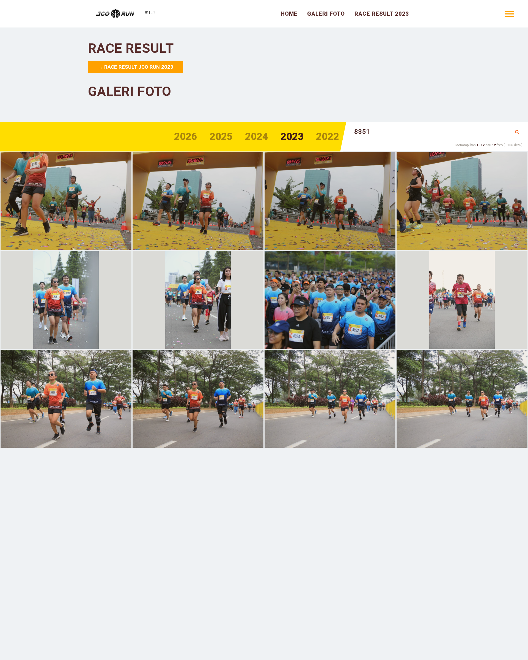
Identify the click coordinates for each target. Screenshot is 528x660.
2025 (221, 136)
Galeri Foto (326, 13)
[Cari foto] (517, 132)
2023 (292, 136)
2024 (256, 136)
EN (153, 12)
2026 (185, 136)
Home (289, 13)
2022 (327, 136)
